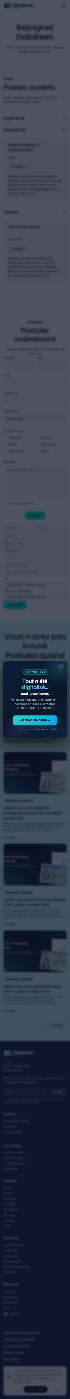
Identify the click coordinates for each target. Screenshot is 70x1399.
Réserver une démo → (35, 720)
